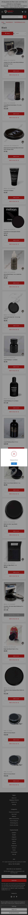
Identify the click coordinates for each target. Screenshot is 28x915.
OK (14, 463)
